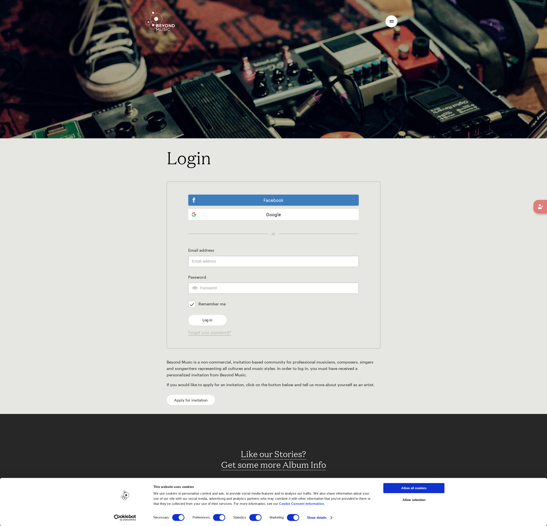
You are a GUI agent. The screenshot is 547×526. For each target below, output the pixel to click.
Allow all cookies (413, 488)
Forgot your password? (209, 332)
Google (273, 214)
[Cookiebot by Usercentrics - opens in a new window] (125, 517)
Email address (201, 250)
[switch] (219, 517)
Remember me (212, 303)
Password (197, 277)
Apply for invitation (190, 400)
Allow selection (414, 500)
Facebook (273, 200)
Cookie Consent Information (301, 503)
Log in (207, 320)
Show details (316, 517)
